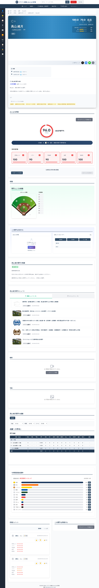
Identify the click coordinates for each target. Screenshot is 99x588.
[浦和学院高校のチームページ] (21, 72)
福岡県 (11, 104)
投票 (89, 482)
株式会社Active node (51, 587)
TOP (10, 11)
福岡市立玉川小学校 (19, 104)
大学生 (14, 11)
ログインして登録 (53, 372)
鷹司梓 (57, 243)
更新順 (60, 239)
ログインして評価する (85, 119)
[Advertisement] (52, 50)
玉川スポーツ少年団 (30, 104)
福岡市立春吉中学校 (41, 104)
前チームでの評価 (17, 172)
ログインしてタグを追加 (17, 101)
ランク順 (85, 239)
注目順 (72, 239)
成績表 (12, 418)
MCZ (57, 246)
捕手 (19, 11)
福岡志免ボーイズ (52, 104)
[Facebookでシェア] (86, 62)
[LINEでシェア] (89, 62)
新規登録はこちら (31, 250)
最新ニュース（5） (32, 296)
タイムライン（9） (74, 296)
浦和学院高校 (16, 71)
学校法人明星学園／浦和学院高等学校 (66, 104)
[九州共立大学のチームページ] (21, 74)
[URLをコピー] (93, 62)
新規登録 (80, 2)
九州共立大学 (31, 13)
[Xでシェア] (82, 62)
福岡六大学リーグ (22, 13)
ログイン (74, 2)
